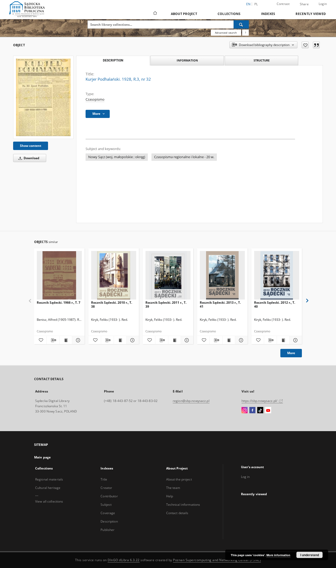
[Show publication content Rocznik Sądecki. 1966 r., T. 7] (66, 340)
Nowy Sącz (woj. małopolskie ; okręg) (116, 157)
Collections (229, 14)
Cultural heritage (47, 488)
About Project (184, 14)
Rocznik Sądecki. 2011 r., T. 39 (165, 304)
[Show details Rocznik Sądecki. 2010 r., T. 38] (132, 340)
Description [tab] (113, 60)
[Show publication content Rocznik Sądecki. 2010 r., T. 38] (120, 340)
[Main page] (155, 13)
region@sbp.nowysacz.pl (191, 401)
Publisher (107, 530)
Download (31, 158)
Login (323, 4)
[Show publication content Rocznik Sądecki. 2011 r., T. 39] (174, 340)
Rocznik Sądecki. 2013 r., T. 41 (220, 304)
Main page (42, 457)
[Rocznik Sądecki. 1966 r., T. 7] (59, 275)
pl (256, 4)
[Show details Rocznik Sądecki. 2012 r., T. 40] (295, 340)
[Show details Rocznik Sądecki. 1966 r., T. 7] (77, 340)
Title (104, 479)
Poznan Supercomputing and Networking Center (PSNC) (217, 560)
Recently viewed (311, 14)
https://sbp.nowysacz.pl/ (260, 401)
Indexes (268, 14)
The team (173, 488)
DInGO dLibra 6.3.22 (124, 560)
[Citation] (316, 45)
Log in (245, 476)
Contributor (109, 496)
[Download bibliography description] (53, 340)
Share (304, 4)
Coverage (108, 513)
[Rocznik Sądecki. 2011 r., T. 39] (168, 275)
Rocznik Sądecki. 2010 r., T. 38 (111, 304)
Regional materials (49, 479)
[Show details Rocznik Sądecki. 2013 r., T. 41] (240, 340)
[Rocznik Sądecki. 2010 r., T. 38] (113, 275)
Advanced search (226, 32)
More (291, 353)
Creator (106, 488)
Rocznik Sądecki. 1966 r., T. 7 (58, 302)
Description (109, 521)
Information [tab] (187, 60)
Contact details (177, 513)
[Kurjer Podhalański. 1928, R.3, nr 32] (43, 97)
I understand (309, 554)
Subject (106, 504)
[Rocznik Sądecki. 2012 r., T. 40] (276, 275)
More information (278, 555)
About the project (179, 479)
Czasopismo (95, 99)
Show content (30, 145)
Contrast (283, 4)
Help (169, 496)
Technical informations (183, 504)
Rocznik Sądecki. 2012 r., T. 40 (274, 304)
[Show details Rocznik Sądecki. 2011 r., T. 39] (186, 340)
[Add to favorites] (305, 45)
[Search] (241, 24)
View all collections (49, 501)
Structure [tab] (262, 60)
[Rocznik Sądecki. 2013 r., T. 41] (222, 275)
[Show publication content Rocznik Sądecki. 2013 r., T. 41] (229, 340)
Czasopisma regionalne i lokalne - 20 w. (184, 157)
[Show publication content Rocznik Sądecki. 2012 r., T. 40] (283, 340)
